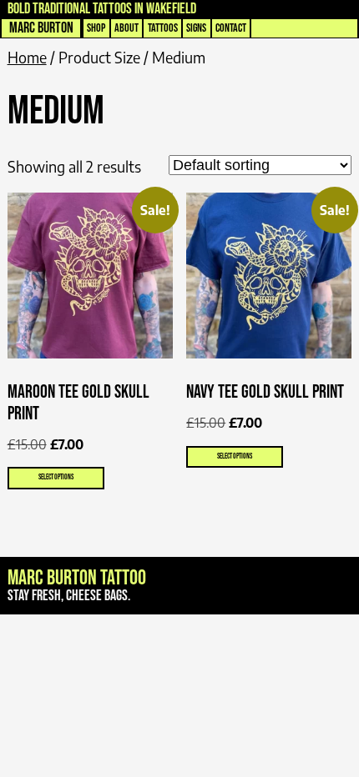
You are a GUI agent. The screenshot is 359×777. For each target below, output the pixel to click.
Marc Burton (41, 28)
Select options (55, 477)
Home (27, 57)
